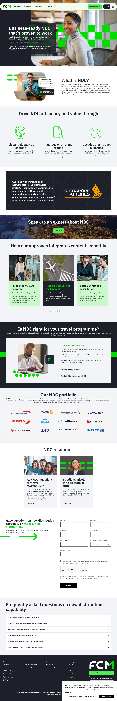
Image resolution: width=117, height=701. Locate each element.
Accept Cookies (106, 696)
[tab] (83, 345)
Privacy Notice (61, 692)
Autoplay (58, 311)
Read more (32, 503)
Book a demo (101, 673)
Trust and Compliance (49, 692)
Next (66, 311)
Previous (51, 311)
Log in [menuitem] (107, 6)
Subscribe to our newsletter (100, 678)
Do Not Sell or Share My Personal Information (81, 696)
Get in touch (58, 230)
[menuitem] (17, 6)
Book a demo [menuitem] (93, 6)
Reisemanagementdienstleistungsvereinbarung (28, 692)
